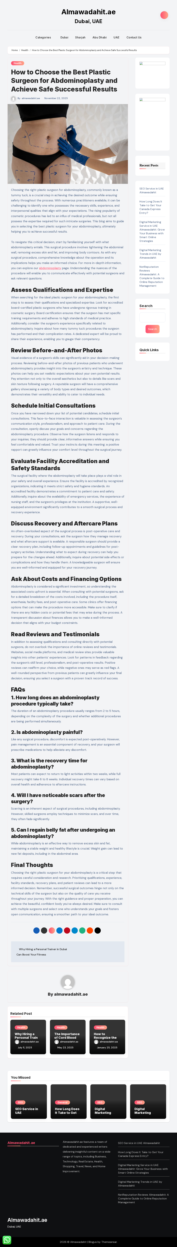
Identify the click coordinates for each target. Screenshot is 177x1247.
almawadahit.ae (31, 98)
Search (146, 306)
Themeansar (109, 1242)
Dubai (64, 37)
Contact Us (134, 37)
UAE (117, 37)
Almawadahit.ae (88, 12)
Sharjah (80, 37)
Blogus (92, 1242)
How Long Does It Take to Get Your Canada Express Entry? (150, 207)
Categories (43, 37)
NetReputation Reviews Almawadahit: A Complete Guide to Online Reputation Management (151, 276)
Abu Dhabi (99, 37)
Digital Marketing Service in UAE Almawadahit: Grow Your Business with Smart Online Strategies (152, 231)
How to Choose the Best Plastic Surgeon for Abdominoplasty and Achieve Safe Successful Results (64, 80)
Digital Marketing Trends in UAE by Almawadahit (150, 253)
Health (18, 63)
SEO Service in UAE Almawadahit (151, 190)
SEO (20, 1102)
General (62, 1102)
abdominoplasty (50, 268)
